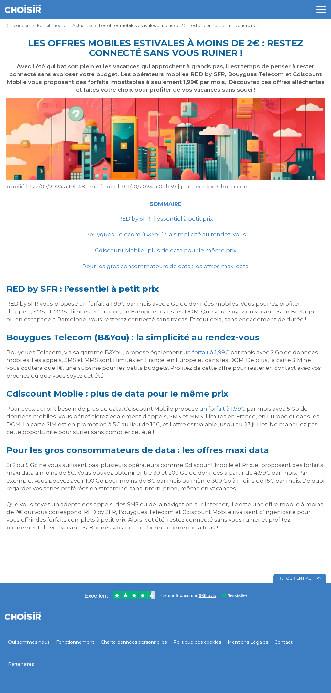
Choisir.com (18, 25)
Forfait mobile (52, 25)
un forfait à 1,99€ (206, 352)
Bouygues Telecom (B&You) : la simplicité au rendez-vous (165, 234)
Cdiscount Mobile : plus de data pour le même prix (165, 250)
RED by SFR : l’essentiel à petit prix (165, 218)
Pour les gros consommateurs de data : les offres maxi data (165, 266)
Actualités (82, 25)
